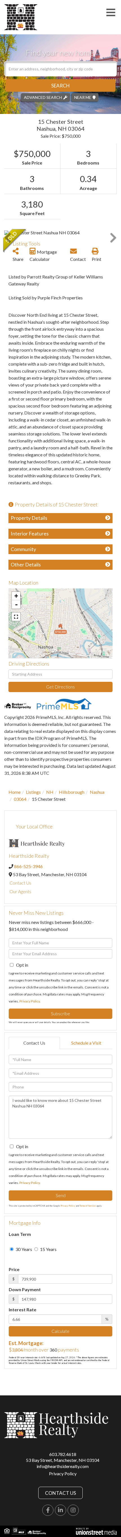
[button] (60, 85)
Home (14, 792)
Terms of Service (88, 1205)
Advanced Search (43, 97)
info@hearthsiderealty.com (63, 1466)
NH (49, 792)
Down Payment (25, 1289)
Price (14, 1269)
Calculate (60, 1331)
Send (61, 1195)
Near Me (82, 97)
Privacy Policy (29, 1001)
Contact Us (20, 882)
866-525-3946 (28, 866)
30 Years (23, 1249)
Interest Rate (22, 1309)
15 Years (48, 1249)
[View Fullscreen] (16, 617)
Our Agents (20, 891)
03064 (20, 799)
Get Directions (60, 686)
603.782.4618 (62, 1454)
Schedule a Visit (86, 1042)
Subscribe (60, 1013)
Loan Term (20, 1234)
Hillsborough (71, 792)
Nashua (97, 792)
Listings (33, 792)
